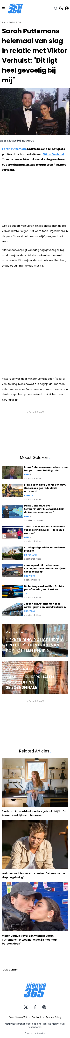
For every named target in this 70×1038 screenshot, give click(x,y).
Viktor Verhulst (53, 154)
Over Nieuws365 (18, 1017)
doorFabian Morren (33, 520)
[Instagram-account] (44, 1007)
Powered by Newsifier (35, 1033)
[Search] (56, 8)
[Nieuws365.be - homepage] (15, 8)
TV (25, 593)
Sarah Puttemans (14, 149)
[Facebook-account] (35, 1007)
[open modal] (67, 8)
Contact (36, 1017)
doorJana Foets (32, 580)
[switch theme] (61, 8)
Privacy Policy (53, 1017)
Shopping (29, 576)
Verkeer (28, 495)
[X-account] (26, 1007)
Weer (27, 474)
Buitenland (30, 555)
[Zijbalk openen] (3, 8)
